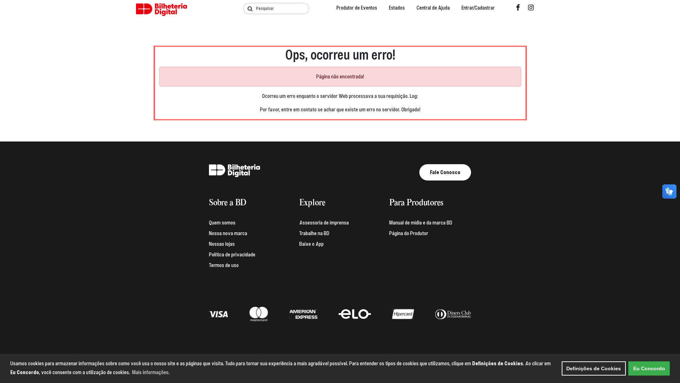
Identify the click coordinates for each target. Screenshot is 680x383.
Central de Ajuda (433, 8)
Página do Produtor (408, 233)
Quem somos (222, 223)
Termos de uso (224, 265)
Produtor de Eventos (356, 8)
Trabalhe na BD (314, 233)
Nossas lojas (222, 244)
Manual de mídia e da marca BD (420, 223)
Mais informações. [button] (151, 372)
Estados (397, 8)
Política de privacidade (232, 255)
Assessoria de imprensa (324, 223)
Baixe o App (311, 244)
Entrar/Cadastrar (478, 8)
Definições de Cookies (593, 368)
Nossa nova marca (228, 233)
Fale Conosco (445, 172)
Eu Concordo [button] (649, 368)
